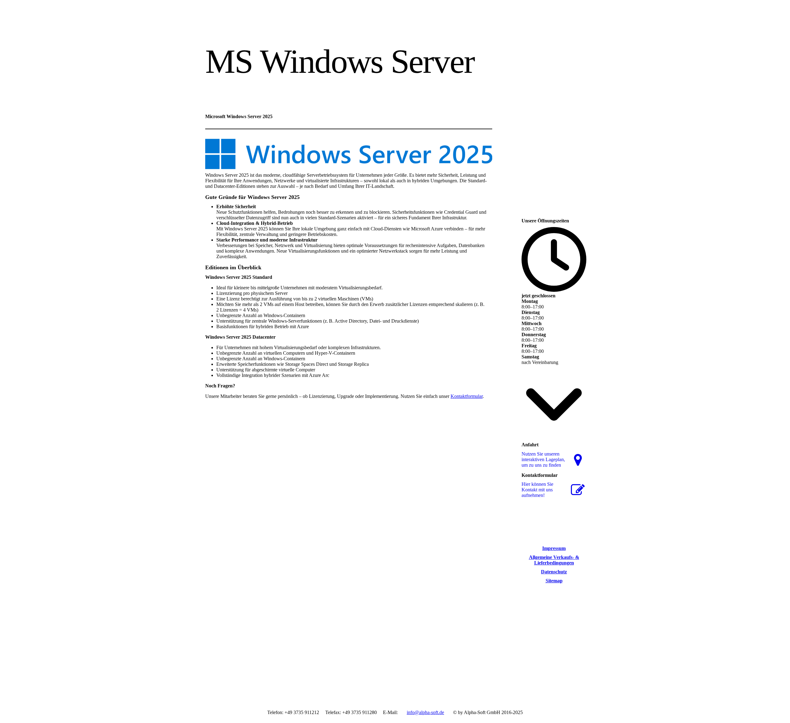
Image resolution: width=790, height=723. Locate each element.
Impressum (554, 548)
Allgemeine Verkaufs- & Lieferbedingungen (554, 560)
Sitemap (554, 580)
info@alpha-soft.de (425, 712)
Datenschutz (554, 571)
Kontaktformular (467, 396)
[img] (261, 23)
